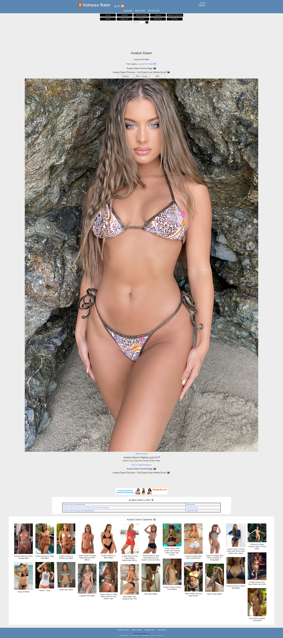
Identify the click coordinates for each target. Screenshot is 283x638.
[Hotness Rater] (95, 7)
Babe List (124, 19)
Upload (158, 15)
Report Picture (141, 454)
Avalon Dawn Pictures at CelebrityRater (78, 511)
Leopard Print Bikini (145, 64)
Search (108, 19)
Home (107, 15)
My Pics (175, 19)
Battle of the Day (175, 15)
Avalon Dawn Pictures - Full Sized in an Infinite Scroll (140, 72)
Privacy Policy (145, 635)
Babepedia (128, 10)
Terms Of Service (135, 635)
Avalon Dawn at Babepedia (74, 505)
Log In (202, 3)
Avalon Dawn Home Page (140, 68)
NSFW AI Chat (154, 10)
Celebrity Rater (192, 508)
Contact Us (154, 635)
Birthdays (158, 19)
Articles (125, 15)
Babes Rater (140, 10)
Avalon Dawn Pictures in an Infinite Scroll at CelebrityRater (86, 508)
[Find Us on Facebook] (119, 6)
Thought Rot (149, 630)
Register (201, 5)
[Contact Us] (115, 6)
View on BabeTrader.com (141, 465)
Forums (141, 19)
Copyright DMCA (124, 635)
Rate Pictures (141, 15)
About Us (161, 635)
